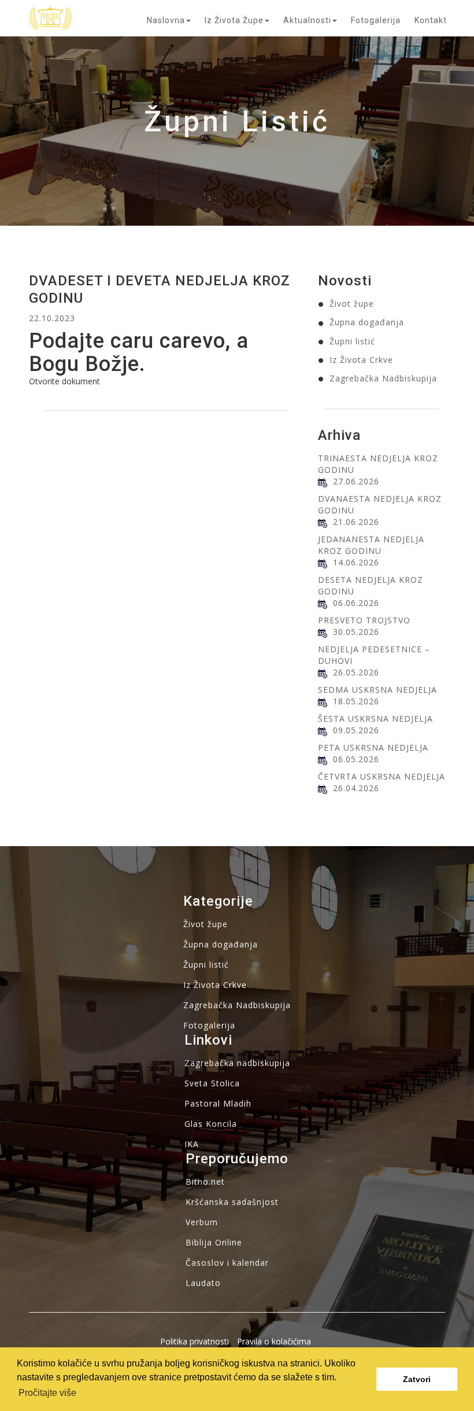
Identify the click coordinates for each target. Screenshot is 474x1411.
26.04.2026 (356, 787)
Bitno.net (205, 1181)
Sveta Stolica (212, 1083)
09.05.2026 (356, 730)
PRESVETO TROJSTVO (364, 620)
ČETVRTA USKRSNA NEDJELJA (381, 776)
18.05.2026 (356, 701)
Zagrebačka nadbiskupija (237, 1062)
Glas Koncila (210, 1123)
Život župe (351, 303)
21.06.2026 (356, 521)
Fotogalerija (376, 20)
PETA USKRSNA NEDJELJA (373, 747)
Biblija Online (214, 1242)
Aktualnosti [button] (307, 20)
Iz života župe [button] (234, 20)
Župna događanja (366, 322)
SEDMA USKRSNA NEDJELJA (377, 689)
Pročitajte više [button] (47, 1393)
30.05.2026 (356, 631)
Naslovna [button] (166, 20)
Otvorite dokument (64, 381)
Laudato (203, 1282)
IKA (191, 1143)
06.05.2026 (356, 759)
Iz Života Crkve (361, 359)
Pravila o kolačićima (274, 1341)
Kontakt (430, 20)
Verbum (202, 1222)
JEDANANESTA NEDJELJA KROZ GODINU (371, 545)
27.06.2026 (356, 481)
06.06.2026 (356, 602)
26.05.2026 (356, 672)
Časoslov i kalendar (227, 1262)
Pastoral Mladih (217, 1103)
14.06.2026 (356, 562)
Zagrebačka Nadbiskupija (383, 378)
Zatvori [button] (417, 1379)
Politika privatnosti (194, 1341)
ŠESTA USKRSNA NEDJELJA (375, 718)
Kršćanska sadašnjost (232, 1201)
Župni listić (352, 341)
